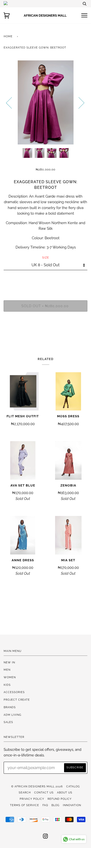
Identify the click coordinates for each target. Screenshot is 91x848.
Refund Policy (60, 798)
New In (9, 662)
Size (45, 257)
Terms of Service (24, 805)
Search (25, 792)
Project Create (17, 699)
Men (7, 669)
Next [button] (78, 102)
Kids (7, 684)
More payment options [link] (46, 332)
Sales (8, 722)
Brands (10, 707)
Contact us (44, 792)
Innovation (72, 805)
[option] (45, 102)
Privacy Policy (32, 798)
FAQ (45, 805)
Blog (55, 805)
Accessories (14, 692)
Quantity (45, 280)
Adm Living (12, 714)
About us (64, 792)
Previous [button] (12, 102)
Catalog (73, 786)
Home (8, 36)
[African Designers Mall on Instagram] (45, 837)
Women (10, 677)
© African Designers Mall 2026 (37, 786)
